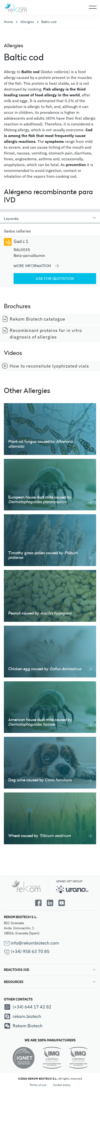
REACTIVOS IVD (16, 970)
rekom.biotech (27, 1016)
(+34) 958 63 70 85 (30, 951)
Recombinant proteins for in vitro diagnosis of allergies (46, 334)
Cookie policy (62, 1085)
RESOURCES (14, 982)
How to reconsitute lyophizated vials (49, 366)
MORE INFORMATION (32, 265)
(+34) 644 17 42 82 (32, 1007)
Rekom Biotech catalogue (37, 319)
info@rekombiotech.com (34, 943)
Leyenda (11, 218)
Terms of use (38, 1085)
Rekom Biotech (27, 1026)
